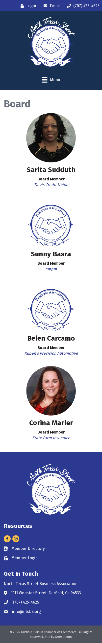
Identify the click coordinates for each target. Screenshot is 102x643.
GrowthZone (64, 637)
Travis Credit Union (51, 184)
